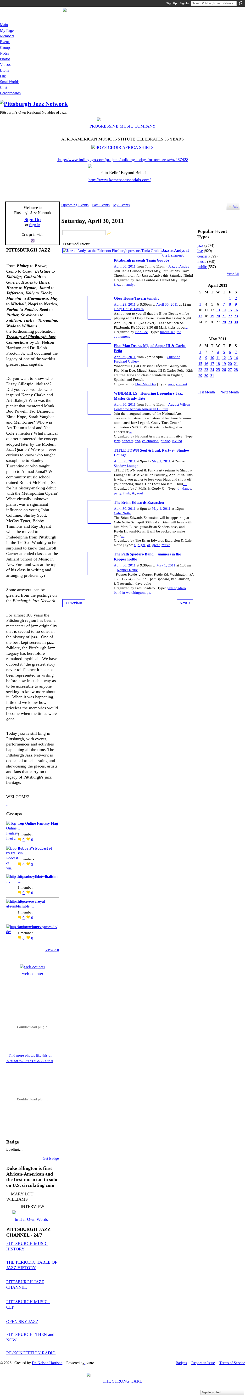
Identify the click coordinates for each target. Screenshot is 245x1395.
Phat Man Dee (145, 384)
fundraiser (167, 332)
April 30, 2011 (125, 266)
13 (218, 310)
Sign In (184, 3)
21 (224, 316)
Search (240, 3)
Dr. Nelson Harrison (47, 1363)
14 (224, 310)
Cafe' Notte (122, 513)
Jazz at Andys (178, 266)
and (137, 441)
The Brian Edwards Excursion (139, 502)
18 (218, 364)
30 (236, 322)
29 (230, 322)
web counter (32, 973)
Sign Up (171, 3)
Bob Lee (141, 332)
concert (181, 384)
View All (52, 950)
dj (179, 488)
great (156, 545)
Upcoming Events (75, 205)
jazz (117, 284)
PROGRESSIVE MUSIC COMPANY (122, 126)
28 (224, 322)
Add (235, 206)
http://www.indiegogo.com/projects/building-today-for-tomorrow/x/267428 (123, 159)
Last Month (206, 392)
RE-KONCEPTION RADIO (31, 1352)
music (165, 545)
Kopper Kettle (127, 570)
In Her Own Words (31, 1219)
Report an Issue (203, 1363)
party (117, 493)
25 (218, 370)
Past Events (101, 205)
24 (212, 370)
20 (218, 316)
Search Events (109, 233)
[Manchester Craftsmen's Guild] (6, 803)
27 (230, 370)
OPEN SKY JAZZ (22, 1321)
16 (236, 310)
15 (230, 310)
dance (186, 488)
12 (224, 358)
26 (224, 370)
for (179, 332)
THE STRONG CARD (123, 1381)
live (200, 251)
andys (130, 284)
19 (212, 316)
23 (236, 316)
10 (212, 358)
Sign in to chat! (211, 1392)
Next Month (229, 392)
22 (230, 316)
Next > (185, 603)
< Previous (73, 603)
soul (140, 493)
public (165, 441)
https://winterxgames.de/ (37, 927)
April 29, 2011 (125, 304)
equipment (122, 336)
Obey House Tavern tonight (136, 298)
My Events (121, 205)
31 (212, 376)
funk (126, 493)
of (148, 545)
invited (177, 441)
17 (200, 316)
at (123, 284)
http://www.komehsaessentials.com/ (120, 179)
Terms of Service (232, 1363)
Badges (181, 1363)
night (141, 545)
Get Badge (51, 1158)
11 (218, 358)
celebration (150, 441)
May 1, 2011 (161, 461)
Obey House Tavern (129, 309)
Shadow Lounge (126, 466)
